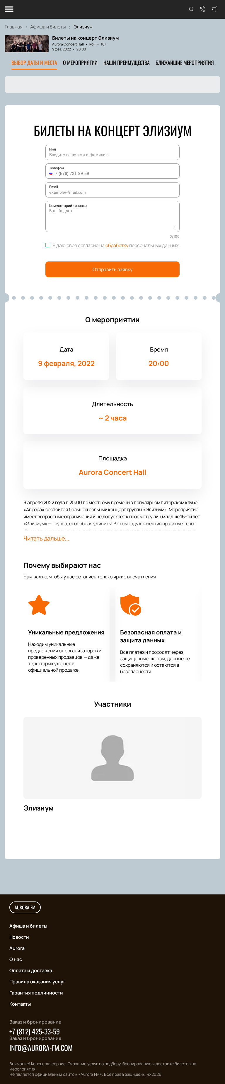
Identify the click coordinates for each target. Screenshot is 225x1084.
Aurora (17, 948)
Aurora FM (25, 907)
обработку (116, 245)
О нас (15, 959)
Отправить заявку (112, 269)
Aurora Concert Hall (68, 44)
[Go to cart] (214, 9)
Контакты (20, 1004)
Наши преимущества (126, 62)
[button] (51, 173)
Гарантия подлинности (36, 993)
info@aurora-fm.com (41, 1048)
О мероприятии (80, 62)
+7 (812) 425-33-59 (34, 1031)
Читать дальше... (46, 538)
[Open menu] (9, 9)
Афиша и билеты (28, 926)
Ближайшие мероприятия (185, 62)
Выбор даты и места (34, 62)
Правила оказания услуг (37, 981)
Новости (19, 937)
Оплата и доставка (30, 970)
